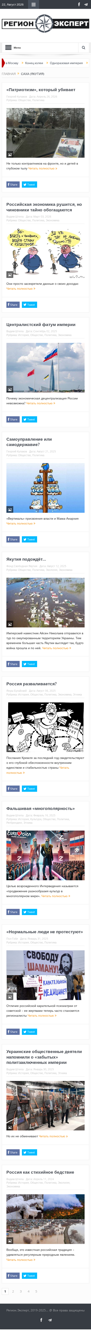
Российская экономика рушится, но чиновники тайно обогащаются (44, 207)
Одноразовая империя (46, 63)
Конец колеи (14, 63)
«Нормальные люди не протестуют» (44, 932)
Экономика (52, 220)
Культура (36, 819)
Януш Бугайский (16, 690)
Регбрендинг (14, 822)
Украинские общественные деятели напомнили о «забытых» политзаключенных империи (44, 1057)
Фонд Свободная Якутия (21, 566)
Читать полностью (41, 168)
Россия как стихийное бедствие (40, 1172)
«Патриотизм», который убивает (40, 89)
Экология (51, 570)
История (23, 335)
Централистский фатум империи (41, 324)
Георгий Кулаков (16, 96)
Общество (24, 100)
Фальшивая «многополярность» (40, 808)
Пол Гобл (12, 938)
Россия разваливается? (31, 684)
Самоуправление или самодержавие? (29, 442)
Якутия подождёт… (26, 559)
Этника (77, 694)
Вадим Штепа (15, 216)
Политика (38, 100)
